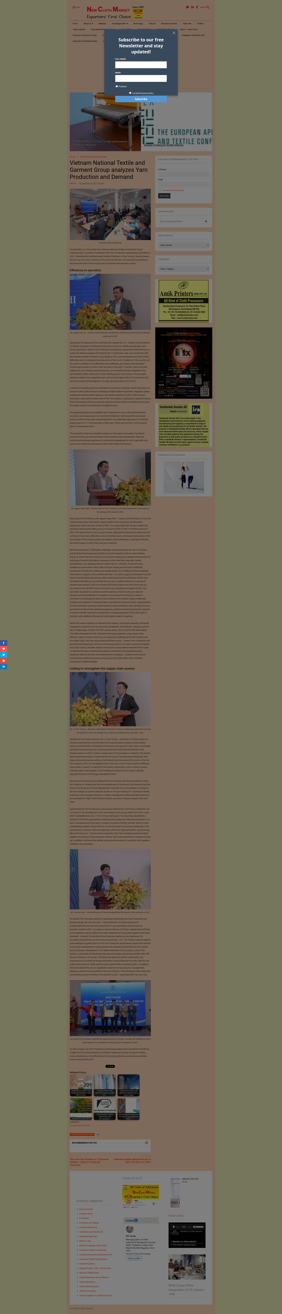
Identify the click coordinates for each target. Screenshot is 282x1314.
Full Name (120, 59)
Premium (122, 86)
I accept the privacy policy (142, 93)
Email (118, 72)
